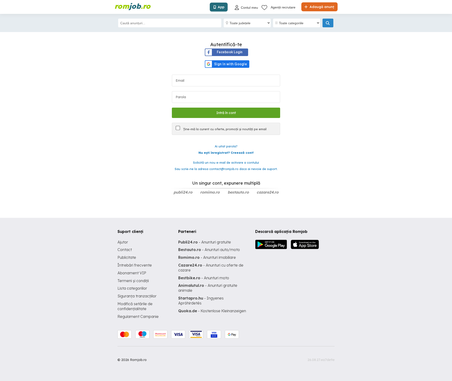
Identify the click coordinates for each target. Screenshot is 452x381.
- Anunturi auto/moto (209, 249)
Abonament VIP (131, 273)
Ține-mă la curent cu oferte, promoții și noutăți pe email (224, 129)
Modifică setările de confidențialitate (135, 306)
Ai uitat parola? (226, 146)
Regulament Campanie (138, 316)
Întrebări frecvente (134, 265)
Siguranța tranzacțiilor (137, 296)
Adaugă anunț (321, 7)
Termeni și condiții (133, 280)
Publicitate (126, 257)
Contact (124, 249)
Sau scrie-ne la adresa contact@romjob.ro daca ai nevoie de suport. (226, 169)
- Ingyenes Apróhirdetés (201, 300)
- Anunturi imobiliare (207, 257)
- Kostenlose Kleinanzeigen (212, 310)
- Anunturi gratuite (204, 242)
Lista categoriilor (132, 288)
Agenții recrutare (283, 7)
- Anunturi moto (203, 278)
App (221, 7)
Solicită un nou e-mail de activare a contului (226, 162)
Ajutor (122, 242)
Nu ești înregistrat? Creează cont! (226, 152)
